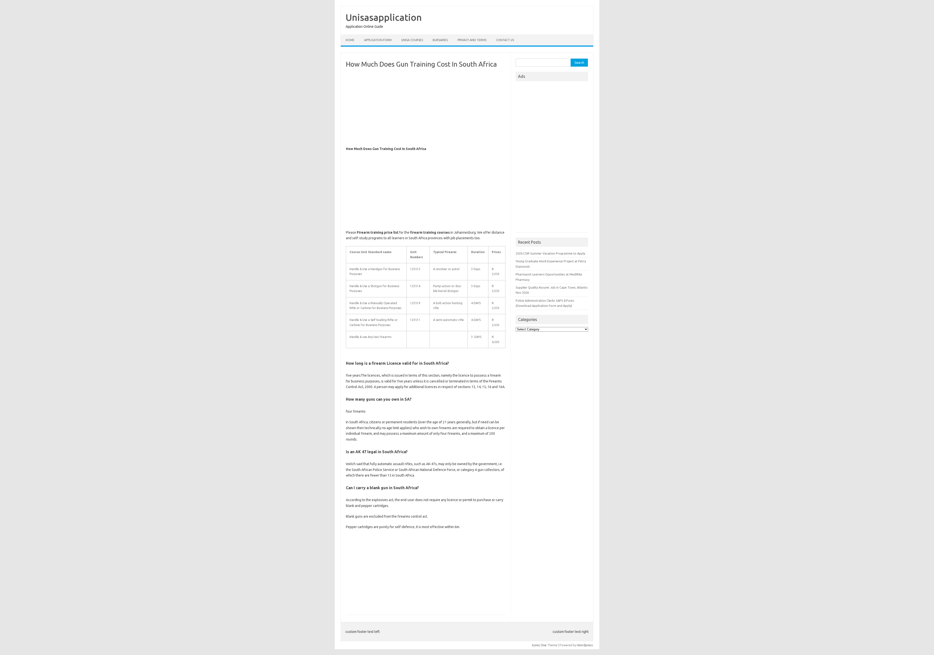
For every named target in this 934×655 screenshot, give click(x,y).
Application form (378, 40)
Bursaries (440, 40)
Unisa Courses (412, 40)
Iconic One (539, 645)
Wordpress (585, 645)
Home (350, 40)
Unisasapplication (384, 17)
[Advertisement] (425, 107)
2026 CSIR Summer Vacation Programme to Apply (550, 253)
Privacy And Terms (472, 40)
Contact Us (505, 40)
